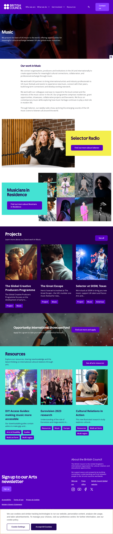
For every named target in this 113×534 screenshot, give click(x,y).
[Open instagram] (73, 490)
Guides (27, 432)
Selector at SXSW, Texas (91, 286)
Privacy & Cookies (33, 500)
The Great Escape (52, 286)
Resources (71, 7)
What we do (42, 7)
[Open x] (91, 490)
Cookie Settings (18, 527)
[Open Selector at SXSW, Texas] (92, 262)
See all (101, 238)
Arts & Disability (13, 432)
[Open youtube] (79, 490)
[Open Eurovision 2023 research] (56, 387)
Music (19, 306)
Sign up (6, 489)
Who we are (30, 7)
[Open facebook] (85, 490)
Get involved (57, 7)
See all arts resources (95, 363)
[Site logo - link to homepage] (13, 7)
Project (10, 306)
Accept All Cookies (44, 527)
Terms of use (18, 500)
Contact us (102, 7)
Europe (67, 428)
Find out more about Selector (87, 148)
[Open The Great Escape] (56, 262)
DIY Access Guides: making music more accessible (18, 415)
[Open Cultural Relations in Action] (92, 387)
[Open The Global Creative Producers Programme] (21, 262)
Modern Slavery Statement (12, 504)
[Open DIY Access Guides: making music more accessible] (21, 387)
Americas (100, 302)
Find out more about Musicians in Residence (24, 205)
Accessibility (6, 500)
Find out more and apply (85, 330)
